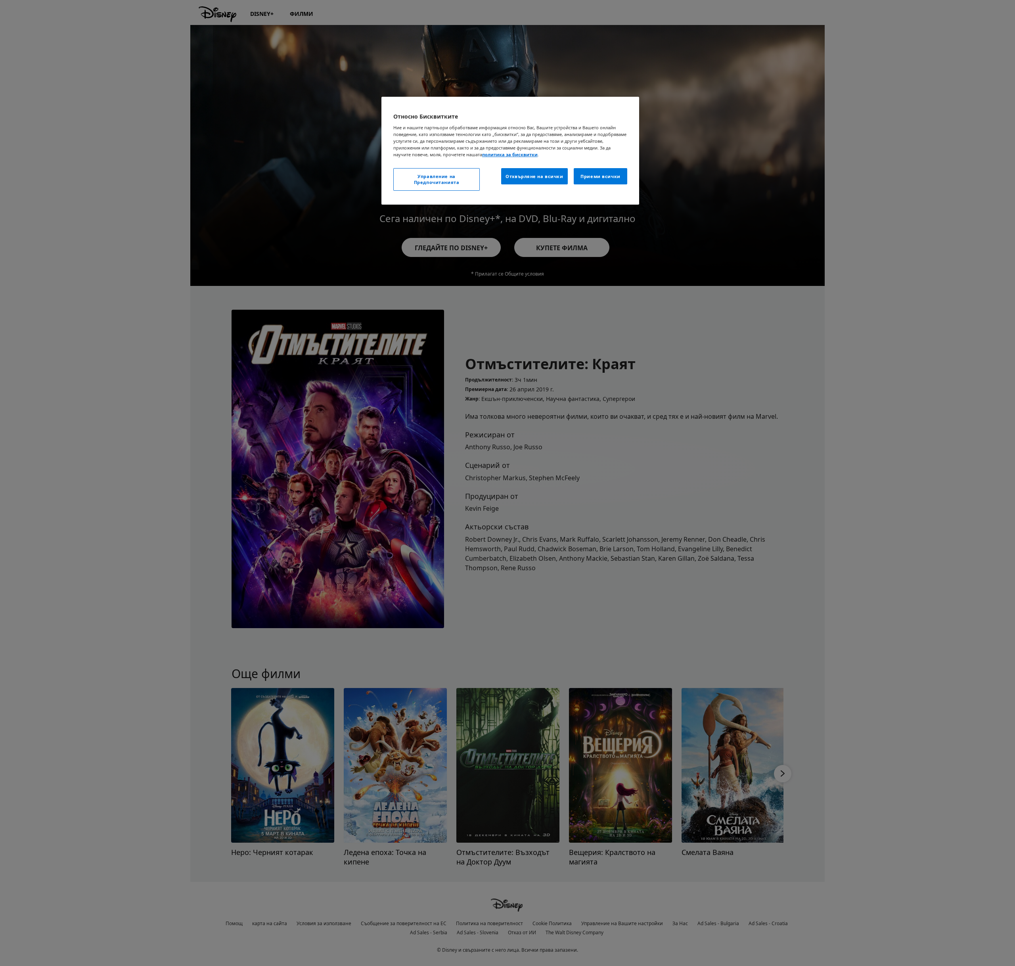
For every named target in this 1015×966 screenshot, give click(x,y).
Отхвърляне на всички (534, 176)
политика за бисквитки (510, 154)
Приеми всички (600, 176)
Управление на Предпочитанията (437, 179)
